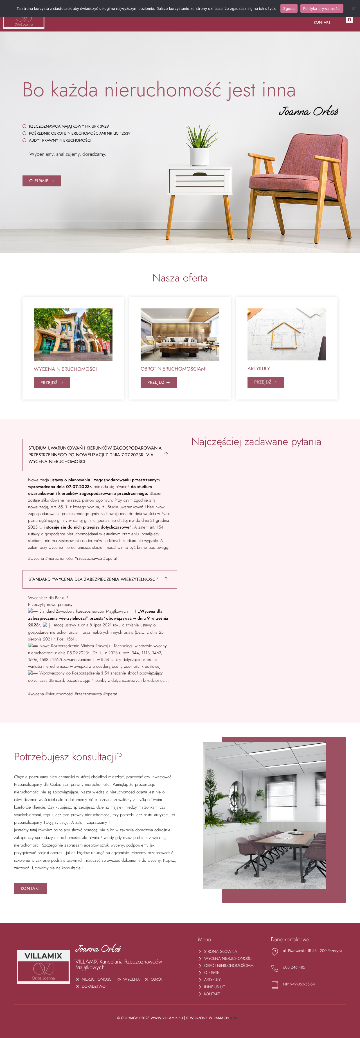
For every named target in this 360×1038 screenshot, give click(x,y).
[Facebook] (349, 19)
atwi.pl (236, 1018)
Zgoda (288, 8)
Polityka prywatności (322, 8)
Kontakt (322, 22)
